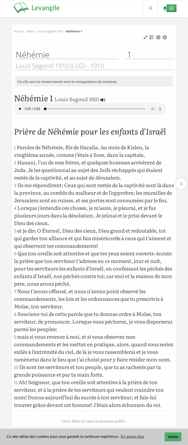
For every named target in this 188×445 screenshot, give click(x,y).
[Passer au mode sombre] (164, 8)
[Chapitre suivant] (181, 183)
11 (16, 382)
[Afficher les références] (152, 38)
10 (16, 367)
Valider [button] (173, 437)
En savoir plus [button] (132, 437)
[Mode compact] (145, 38)
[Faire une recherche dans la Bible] (150, 8)
